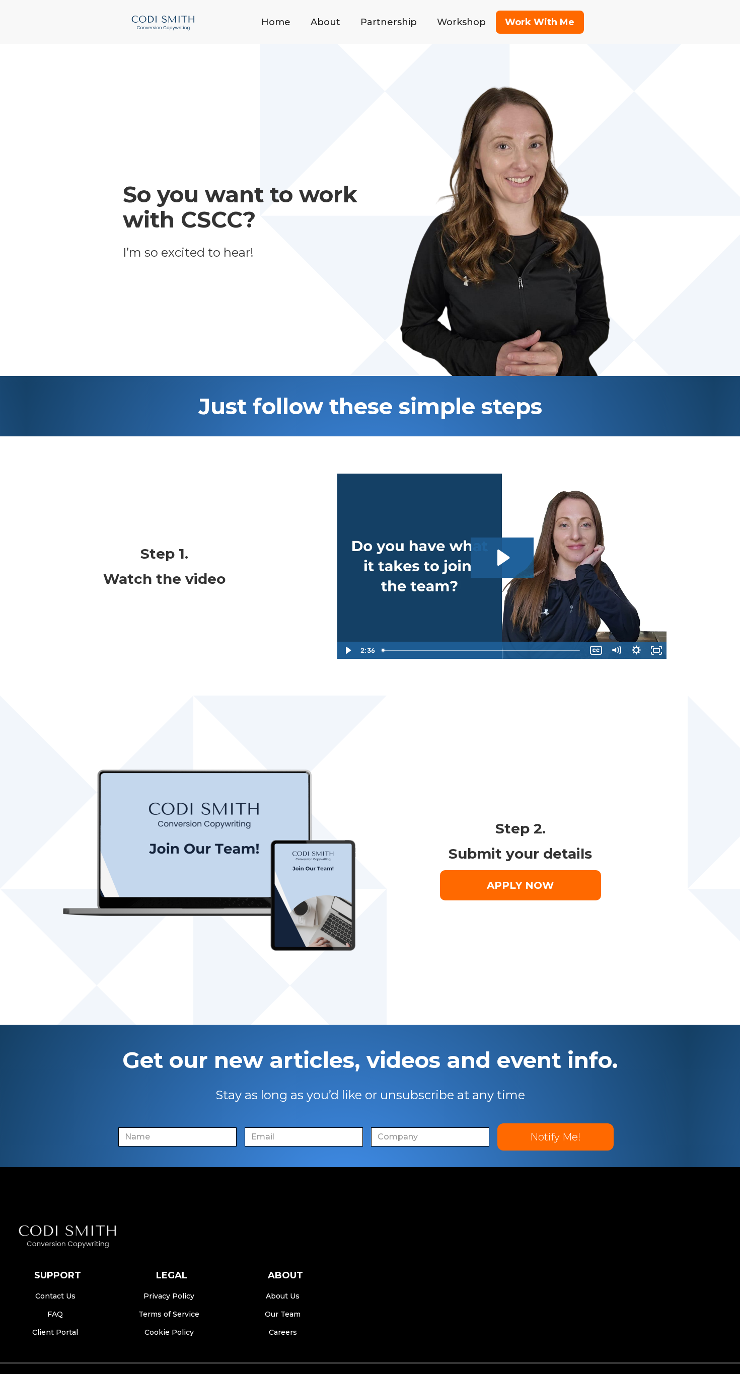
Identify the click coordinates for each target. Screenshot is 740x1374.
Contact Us (55, 1296)
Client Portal (55, 1332)
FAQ (55, 1314)
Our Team (283, 1314)
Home (275, 22)
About (325, 22)
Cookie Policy (169, 1332)
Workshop (461, 22)
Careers (283, 1332)
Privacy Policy (168, 1296)
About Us (283, 1296)
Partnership (388, 22)
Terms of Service (168, 1314)
